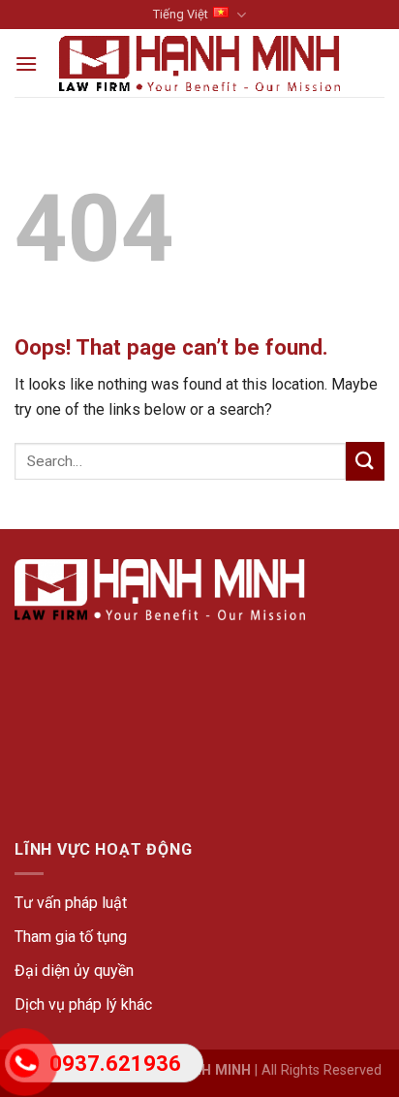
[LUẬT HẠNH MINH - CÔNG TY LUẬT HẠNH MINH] (200, 63)
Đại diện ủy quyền (74, 970)
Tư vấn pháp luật (71, 902)
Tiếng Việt (180, 14)
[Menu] (26, 63)
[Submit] (365, 461)
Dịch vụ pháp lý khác (83, 1004)
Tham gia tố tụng (71, 936)
